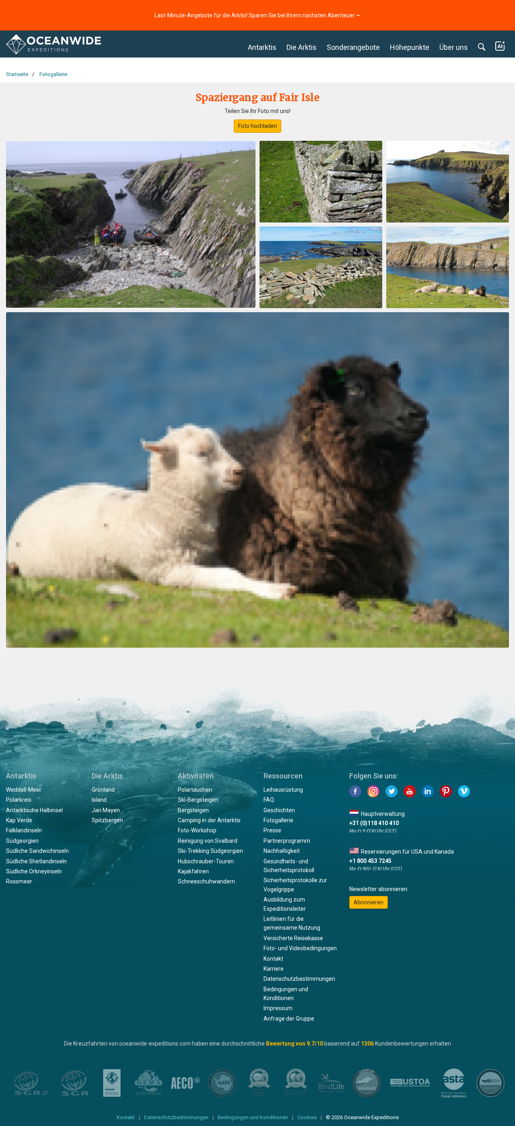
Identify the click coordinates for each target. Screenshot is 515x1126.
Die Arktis (301, 47)
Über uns (453, 47)
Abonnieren (368, 902)
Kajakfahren (193, 871)
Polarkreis (18, 800)
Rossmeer (19, 881)
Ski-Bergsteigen (198, 800)
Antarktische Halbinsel (34, 810)
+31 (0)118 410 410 (374, 823)
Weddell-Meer (23, 789)
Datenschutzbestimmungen (299, 979)
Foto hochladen (257, 126)
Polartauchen (195, 789)
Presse (272, 830)
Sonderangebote (353, 47)
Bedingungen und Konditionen (253, 1117)
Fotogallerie (278, 820)
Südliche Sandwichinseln (37, 851)
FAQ (269, 800)
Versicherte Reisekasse (293, 938)
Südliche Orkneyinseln (34, 871)
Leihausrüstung (283, 789)
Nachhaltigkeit (282, 851)
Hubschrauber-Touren (206, 861)
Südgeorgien (22, 841)
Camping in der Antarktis (209, 820)
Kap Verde (19, 820)
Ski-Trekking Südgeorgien (210, 851)
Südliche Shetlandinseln (36, 861)
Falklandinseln (24, 830)
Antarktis (262, 47)
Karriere (274, 968)
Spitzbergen (107, 820)
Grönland (103, 789)
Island (99, 800)
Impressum (278, 1008)
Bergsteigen (193, 810)
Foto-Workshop (197, 830)
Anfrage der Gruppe (289, 1018)
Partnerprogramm (287, 841)
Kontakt (273, 958)
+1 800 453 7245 (370, 861)
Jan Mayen (106, 810)
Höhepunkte (409, 47)
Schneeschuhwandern (206, 881)
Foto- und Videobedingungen (300, 948)
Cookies (307, 1117)
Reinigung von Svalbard (207, 841)
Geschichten (279, 810)
